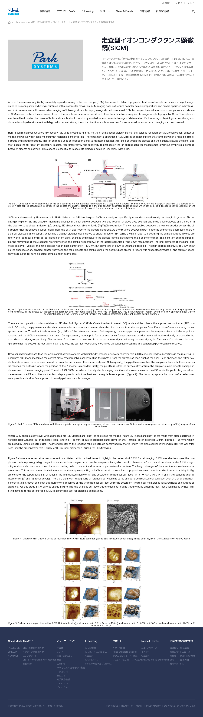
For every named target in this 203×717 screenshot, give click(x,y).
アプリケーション (66, 11)
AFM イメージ (92, 659)
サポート (105, 11)
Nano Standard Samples (125, 652)
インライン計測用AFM (33, 652)
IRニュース (185, 652)
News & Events (124, 11)
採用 (172, 659)
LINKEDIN (12, 652)
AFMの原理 (90, 648)
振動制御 (27, 663)
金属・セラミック (65, 655)
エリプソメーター (31, 655)
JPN (190, 3)
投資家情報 (162, 11)
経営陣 (173, 655)
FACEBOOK (14, 648)
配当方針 (184, 659)
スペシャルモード (61, 22)
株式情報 (184, 648)
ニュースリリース (149, 648)
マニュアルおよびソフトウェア (127, 659)
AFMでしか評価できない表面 (71, 667)
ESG (182, 663)
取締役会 (174, 652)
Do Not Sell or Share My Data (179, 705)
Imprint (139, 705)
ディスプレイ (63, 687)
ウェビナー (90, 655)
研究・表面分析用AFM (33, 648)
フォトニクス (63, 683)
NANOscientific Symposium (155, 659)
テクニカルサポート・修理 (125, 655)
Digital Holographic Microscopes (39, 659)
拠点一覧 (174, 663)
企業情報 (145, 11)
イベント (145, 652)
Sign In (179, 3)
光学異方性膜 (63, 679)
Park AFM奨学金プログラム (98, 663)
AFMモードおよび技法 (39, 22)
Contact (166, 3)
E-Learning (88, 11)
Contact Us (112, 705)
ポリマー (61, 652)
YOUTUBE (13, 655)
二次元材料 (62, 671)
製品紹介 (45, 11)
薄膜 (59, 659)
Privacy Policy (153, 705)
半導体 (60, 648)
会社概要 (174, 648)
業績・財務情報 (187, 655)
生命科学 (61, 663)
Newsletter (127, 705)
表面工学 (61, 675)
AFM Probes (119, 648)
